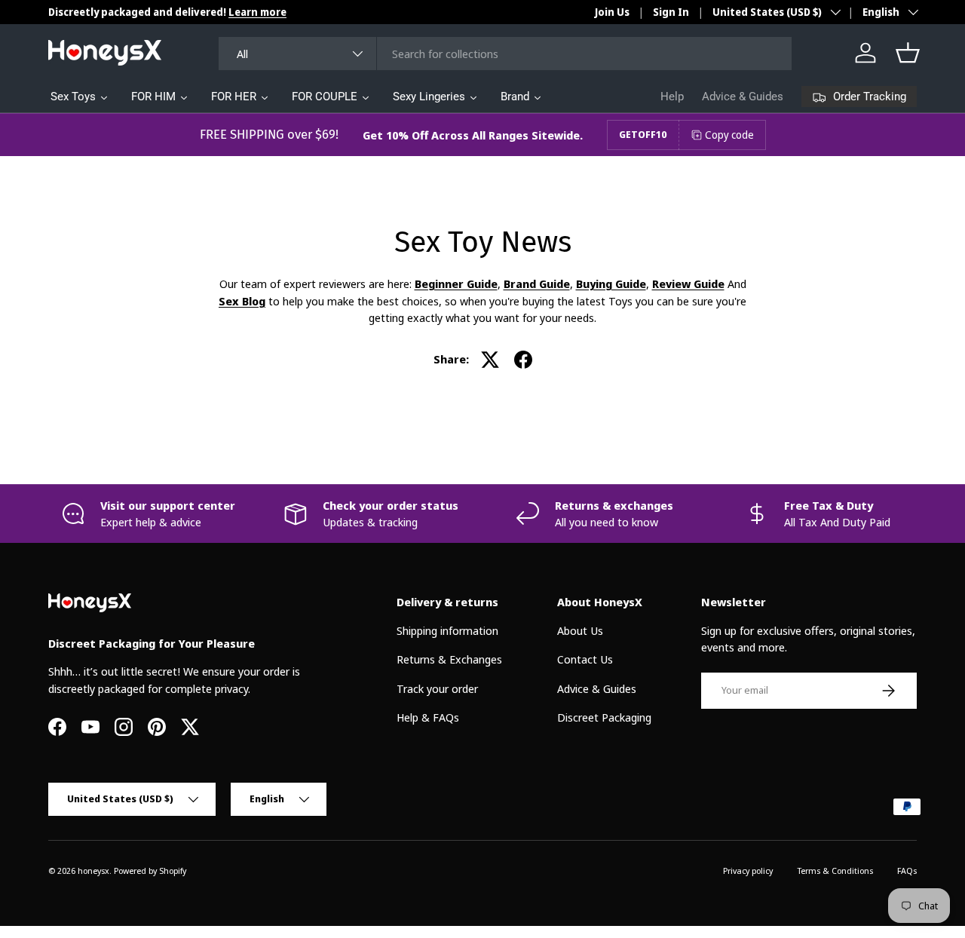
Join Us (612, 12)
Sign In (671, 12)
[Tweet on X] (490, 359)
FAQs (907, 870)
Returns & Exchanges (449, 659)
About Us (580, 629)
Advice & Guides (742, 96)
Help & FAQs (428, 717)
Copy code (729, 134)
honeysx (93, 870)
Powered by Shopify (150, 870)
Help (672, 96)
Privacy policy (748, 870)
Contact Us (585, 659)
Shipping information (447, 629)
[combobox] (505, 53)
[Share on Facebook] (523, 359)
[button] (907, 52)
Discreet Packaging (604, 717)
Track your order (437, 687)
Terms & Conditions (835, 870)
